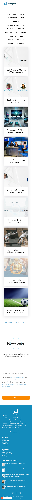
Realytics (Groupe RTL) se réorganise (16, 101)
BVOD (22, 17)
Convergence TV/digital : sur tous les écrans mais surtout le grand (16, 132)
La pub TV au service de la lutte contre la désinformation (16, 162)
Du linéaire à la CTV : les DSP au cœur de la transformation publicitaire (16, 73)
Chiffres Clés (16, 21)
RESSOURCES (5, 449)
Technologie (20, 39)
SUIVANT (7, 326)
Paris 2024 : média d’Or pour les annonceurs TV (16, 281)
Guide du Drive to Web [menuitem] (7, 453)
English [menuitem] (20, 498)
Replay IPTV (10, 39)
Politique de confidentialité (17, 377)
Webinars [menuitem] (4, 455)
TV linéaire (10, 43)
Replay (21, 36)
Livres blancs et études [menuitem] (6, 452)
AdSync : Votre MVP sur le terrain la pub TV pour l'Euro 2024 (16, 312)
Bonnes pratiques (12, 17)
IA (16, 32)
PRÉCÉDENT (9, 322)
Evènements (21, 28)
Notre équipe (12, 36)
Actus (14, 14)
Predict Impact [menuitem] (5, 443)
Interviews (23, 32)
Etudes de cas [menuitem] (5, 450)
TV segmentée (20, 43)
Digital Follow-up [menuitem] (5, 442)
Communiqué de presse (13, 25)
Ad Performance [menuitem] (5, 440)
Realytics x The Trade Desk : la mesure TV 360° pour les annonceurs (16, 223)
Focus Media (8, 32)
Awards (23, 14)
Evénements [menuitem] (4, 456)
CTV (24, 25)
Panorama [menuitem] (4, 439)
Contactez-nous (14, 432)
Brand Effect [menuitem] (4, 445)
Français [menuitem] (16, 498)
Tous (8, 14)
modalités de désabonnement (20, 380)
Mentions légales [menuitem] (19, 496)
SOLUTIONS (5, 437)
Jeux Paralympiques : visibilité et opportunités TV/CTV (16, 252)
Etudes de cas (10, 28)
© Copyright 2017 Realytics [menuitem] (7, 496)
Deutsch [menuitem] (25, 498)
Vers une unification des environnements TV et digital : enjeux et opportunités (16, 193)
